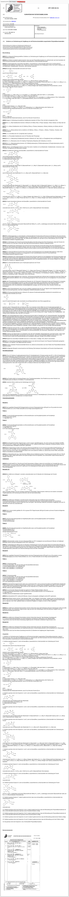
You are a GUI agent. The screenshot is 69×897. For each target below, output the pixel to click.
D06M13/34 (57, 17)
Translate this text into (5, 1)
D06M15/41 (52, 17)
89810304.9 (14, 21)
